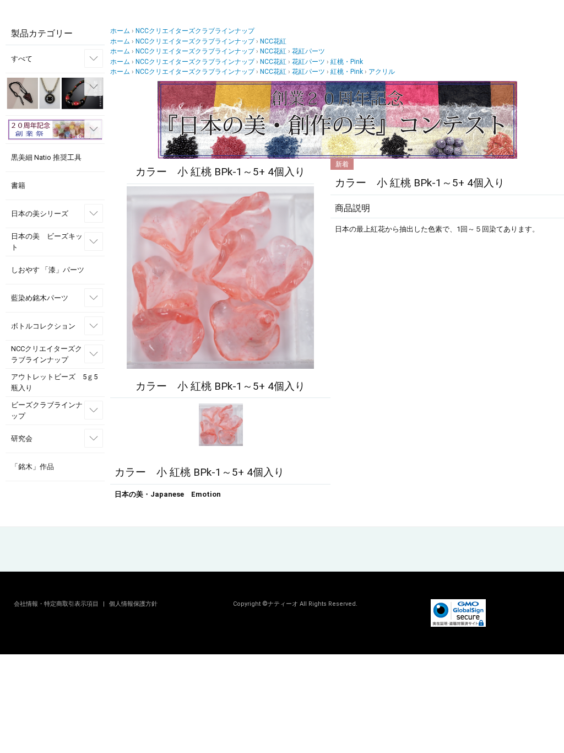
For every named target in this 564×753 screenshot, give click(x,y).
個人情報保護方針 (133, 603)
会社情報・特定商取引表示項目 (57, 603)
